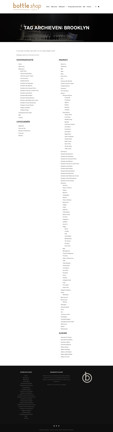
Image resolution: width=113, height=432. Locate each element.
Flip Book (65, 273)
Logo (64, 282)
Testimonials (66, 265)
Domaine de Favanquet (26, 83)
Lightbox (65, 221)
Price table (66, 285)
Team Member (67, 263)
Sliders (65, 190)
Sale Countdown (69, 136)
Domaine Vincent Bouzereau (28, 102)
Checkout (63, 88)
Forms (64, 275)
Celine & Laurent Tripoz (26, 76)
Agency (67, 102)
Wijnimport (21, 69)
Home (20, 64)
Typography (66, 195)
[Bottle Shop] (27, 6)
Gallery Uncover (65, 356)
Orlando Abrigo (24, 110)
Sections (65, 185)
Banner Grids (66, 214)
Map (64, 248)
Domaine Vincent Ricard (26, 105)
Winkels (20, 135)
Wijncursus (21, 66)
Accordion (65, 270)
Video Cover (68, 148)
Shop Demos (66, 112)
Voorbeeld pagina (65, 319)
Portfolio (67, 243)
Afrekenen (63, 66)
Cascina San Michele (26, 73)
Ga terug (19, 55)
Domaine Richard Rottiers (27, 98)
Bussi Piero (23, 71)
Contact (20, 117)
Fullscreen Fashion (70, 124)
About (66, 229)
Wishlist (65, 302)
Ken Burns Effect (65, 342)
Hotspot (65, 277)
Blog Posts (66, 202)
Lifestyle (67, 109)
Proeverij (20, 133)
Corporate (67, 97)
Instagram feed (67, 280)
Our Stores (68, 241)
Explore (67, 105)
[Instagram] (59, 426)
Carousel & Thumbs (66, 337)
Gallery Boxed (64, 347)
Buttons (65, 197)
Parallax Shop (68, 119)
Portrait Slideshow (66, 344)
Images (65, 205)
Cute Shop (67, 117)
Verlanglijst (64, 317)
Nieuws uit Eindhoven (24, 130)
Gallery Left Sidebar (66, 352)
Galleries (65, 209)
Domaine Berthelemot (67, 154)
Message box (66, 251)
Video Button (66, 212)
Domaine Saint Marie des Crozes (29, 100)
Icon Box (65, 217)
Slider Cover (68, 141)
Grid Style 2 (68, 129)
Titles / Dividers (67, 200)
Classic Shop (68, 114)
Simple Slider (68, 139)
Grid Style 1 (68, 127)
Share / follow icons (68, 258)
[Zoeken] (95, 7)
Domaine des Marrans (26, 85)
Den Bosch (64, 151)
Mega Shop (68, 134)
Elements (63, 183)
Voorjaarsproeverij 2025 (25, 112)
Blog (62, 71)
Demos (63, 93)
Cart (62, 78)
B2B (19, 115)
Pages (64, 226)
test (62, 312)
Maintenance (68, 238)
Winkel (62, 326)
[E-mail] (54, 426)
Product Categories (68, 253)
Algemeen (21, 126)
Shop (62, 309)
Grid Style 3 (68, 131)
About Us (63, 64)
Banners (65, 192)
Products (65, 255)
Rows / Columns (67, 187)
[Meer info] (98, 7)
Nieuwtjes (63, 304)
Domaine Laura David (26, 93)
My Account (64, 299)
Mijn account (64, 297)
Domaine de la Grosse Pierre (28, 88)
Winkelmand (64, 329)
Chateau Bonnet (24, 81)
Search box (66, 287)
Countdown (66, 268)
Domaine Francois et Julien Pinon (29, 90)
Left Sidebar (68, 236)
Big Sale (67, 122)
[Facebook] (56, 426)
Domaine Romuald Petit (67, 173)
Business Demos (67, 95)
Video (64, 207)
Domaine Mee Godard (26, 95)
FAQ (66, 233)
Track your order (65, 314)
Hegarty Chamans (25, 107)
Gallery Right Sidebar (66, 354)
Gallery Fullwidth (65, 349)
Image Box (65, 219)
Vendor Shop (68, 146)
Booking (67, 107)
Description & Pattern (66, 339)
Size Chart (67, 246)
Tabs (64, 260)
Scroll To (65, 224)
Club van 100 (21, 128)
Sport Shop (68, 143)
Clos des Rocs (24, 78)
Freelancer (68, 100)
